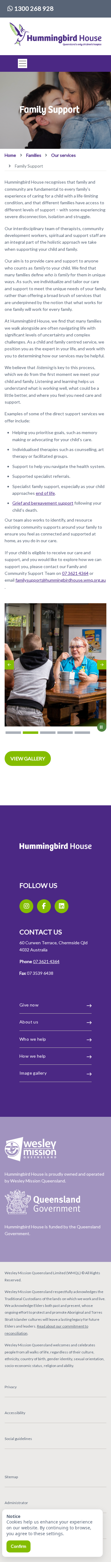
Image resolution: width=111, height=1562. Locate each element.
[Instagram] (26, 906)
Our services (63, 155)
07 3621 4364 (75, 573)
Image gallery (33, 1073)
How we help (32, 1056)
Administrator (16, 1502)
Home (10, 155)
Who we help (32, 1039)
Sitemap (11, 1477)
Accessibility (15, 1412)
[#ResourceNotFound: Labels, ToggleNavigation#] (20, 63)
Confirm (18, 1546)
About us (28, 1021)
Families (33, 155)
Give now (29, 1004)
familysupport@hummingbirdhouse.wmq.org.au (60, 580)
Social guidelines (18, 1438)
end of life (45, 493)
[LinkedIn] (61, 906)
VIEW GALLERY (27, 758)
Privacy (11, 1387)
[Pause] (101, 727)
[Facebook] (44, 906)
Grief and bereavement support (42, 503)
